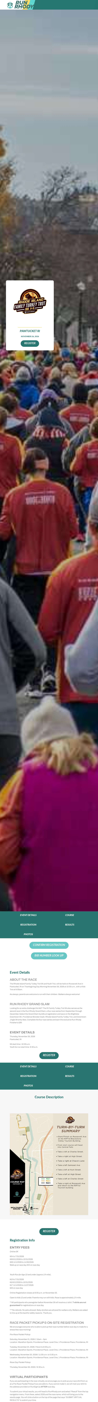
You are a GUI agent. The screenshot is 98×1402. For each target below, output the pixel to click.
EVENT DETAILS (28, 915)
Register (29, 343)
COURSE (69, 915)
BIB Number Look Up (49, 955)
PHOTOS (28, 934)
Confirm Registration (49, 945)
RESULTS (69, 925)
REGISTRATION (28, 925)
